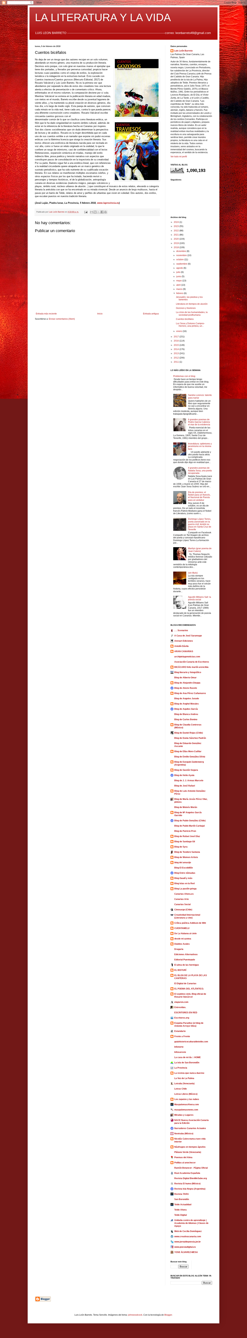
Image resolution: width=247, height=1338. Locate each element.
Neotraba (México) (183, 1133)
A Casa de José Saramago (188, 635)
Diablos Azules (182, 944)
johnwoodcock (135, 1315)
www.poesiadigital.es (185, 1247)
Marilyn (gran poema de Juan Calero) (200, 549)
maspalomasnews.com (186, 1109)
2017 (176, 336)
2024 (176, 222)
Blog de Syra (181, 847)
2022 (176, 230)
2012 (176, 357)
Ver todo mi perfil (179, 156)
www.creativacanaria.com (187, 1236)
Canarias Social (182, 904)
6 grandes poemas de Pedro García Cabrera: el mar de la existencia (199, 422)
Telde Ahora (180, 1210)
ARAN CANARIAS (183, 651)
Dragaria (178, 949)
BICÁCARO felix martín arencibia (191, 667)
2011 (176, 362)
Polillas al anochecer (185, 1162)
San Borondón (181, 1199)
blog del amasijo (182, 862)
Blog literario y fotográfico (187, 672)
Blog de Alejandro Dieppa (187, 683)
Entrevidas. (180, 1007)
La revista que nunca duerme (189, 1073)
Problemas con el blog (184, 376)
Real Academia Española (187, 1173)
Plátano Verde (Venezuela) (187, 1152)
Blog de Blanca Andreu (186, 714)
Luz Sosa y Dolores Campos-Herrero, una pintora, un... (190, 324)
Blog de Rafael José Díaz (187, 836)
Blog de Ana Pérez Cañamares (190, 693)
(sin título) (193, 573)
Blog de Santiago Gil (184, 841)
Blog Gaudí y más (183, 878)
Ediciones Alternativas (186, 954)
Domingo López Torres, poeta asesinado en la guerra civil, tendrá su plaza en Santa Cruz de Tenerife (199, 524)
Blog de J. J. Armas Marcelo (188, 780)
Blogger (168, 1315)
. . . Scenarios (181, 630)
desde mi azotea (182, 938)
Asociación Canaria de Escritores (191, 662)
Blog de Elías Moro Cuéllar (187, 751)
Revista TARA (181, 1194)
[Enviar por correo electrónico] (91, 212)
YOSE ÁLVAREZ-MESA (186, 1252)
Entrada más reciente (46, 313)
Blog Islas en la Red (184, 883)
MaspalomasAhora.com (186, 1104)
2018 (176, 247)
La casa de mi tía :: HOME (187, 1057)
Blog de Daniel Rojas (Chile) (188, 733)
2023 (176, 226)
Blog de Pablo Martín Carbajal (189, 826)
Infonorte (179, 1047)
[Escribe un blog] (95, 212)
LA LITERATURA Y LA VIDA (103, 17)
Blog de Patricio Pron (185, 831)
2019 (176, 243)
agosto (180, 268)
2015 (176, 345)
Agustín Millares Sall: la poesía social (199, 598)
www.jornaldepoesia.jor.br (187, 1241)
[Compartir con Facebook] (102, 212)
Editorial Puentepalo (184, 959)
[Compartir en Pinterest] (105, 212)
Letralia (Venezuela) (184, 1083)
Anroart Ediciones (183, 641)
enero (179, 331)
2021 (176, 235)
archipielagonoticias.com (187, 656)
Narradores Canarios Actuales (190, 1128)
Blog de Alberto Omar (185, 677)
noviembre (181, 255)
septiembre (182, 264)
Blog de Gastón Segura (186, 770)
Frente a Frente (182, 1036)
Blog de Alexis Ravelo (185, 688)
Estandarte (180, 1031)
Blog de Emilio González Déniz (189, 756)
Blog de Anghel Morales (186, 703)
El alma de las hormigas (186, 965)
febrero (180, 293)
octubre (180, 259)
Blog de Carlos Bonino (185, 719)
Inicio (100, 313)
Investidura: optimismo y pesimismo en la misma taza (200, 446)
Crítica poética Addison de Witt (190, 923)
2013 (176, 353)
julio (178, 272)
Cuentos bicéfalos (185, 319)
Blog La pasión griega (185, 888)
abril (178, 285)
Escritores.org (181, 1018)
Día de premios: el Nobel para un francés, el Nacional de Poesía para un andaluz (199, 496)
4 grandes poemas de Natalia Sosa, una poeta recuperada (200, 470)
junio (179, 276)
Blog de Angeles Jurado (186, 698)
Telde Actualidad (182, 1204)
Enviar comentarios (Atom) (62, 319)
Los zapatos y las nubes (186, 1099)
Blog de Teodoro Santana (187, 852)
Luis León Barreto (183, 50)
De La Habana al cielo (185, 933)
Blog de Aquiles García (186, 709)
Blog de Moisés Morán (185, 807)
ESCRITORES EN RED (185, 1012)
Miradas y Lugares (183, 1115)
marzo (179, 289)
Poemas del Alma (183, 1157)
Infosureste (180, 1052)
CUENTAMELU (181, 928)
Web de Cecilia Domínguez (188, 1231)
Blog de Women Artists (186, 857)
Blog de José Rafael (184, 785)
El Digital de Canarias (185, 983)
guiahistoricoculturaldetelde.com (191, 1041)
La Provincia (180, 1068)
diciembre (181, 251)
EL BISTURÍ (180, 970)
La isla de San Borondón (186, 1062)
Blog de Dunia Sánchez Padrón (190, 738)
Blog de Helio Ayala (184, 775)
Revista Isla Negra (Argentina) (189, 1189)
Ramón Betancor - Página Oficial (191, 1168)
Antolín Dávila (181, 646)
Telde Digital (180, 1215)
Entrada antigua (151, 313)
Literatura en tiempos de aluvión (192, 304)
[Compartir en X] (98, 212)
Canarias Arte (181, 899)
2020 (176, 239)
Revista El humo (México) (187, 1183)
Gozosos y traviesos (186, 308)
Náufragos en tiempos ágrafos (190, 1147)
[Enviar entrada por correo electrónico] (85, 212)
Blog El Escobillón (183, 867)
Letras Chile (180, 1089)
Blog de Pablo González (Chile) (190, 820)
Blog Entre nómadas (184, 873)
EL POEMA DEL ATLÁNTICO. (189, 988)
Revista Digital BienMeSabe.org (190, 1178)
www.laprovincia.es (108, 203)
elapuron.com (181, 1002)
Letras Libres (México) (185, 1094)
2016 (176, 341)
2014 (176, 349)
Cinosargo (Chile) (183, 909)
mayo (179, 280)
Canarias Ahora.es (184, 894)
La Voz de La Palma (184, 1078)
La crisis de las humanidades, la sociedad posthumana (192, 313)
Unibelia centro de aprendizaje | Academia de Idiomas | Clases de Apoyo (191, 1223)
